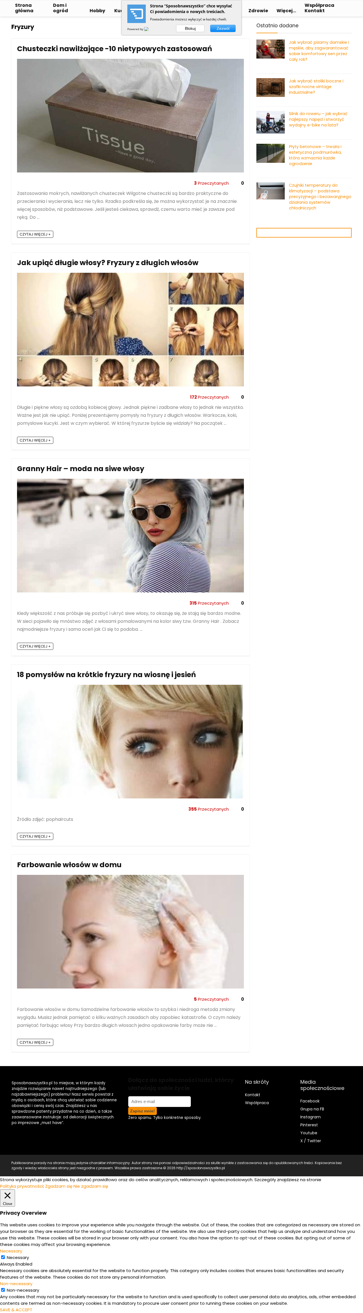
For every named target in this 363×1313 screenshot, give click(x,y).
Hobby (97, 10)
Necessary (18, 1257)
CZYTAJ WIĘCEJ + (35, 234)
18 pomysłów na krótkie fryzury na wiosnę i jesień (106, 675)
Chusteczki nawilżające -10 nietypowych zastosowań (114, 49)
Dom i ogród (60, 8)
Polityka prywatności (21, 1186)
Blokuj (190, 28)
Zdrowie (258, 10)
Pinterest (309, 1125)
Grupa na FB (312, 1109)
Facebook (310, 1101)
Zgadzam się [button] (58, 1186)
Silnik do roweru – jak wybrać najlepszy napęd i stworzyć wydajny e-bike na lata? (318, 119)
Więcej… (286, 10)
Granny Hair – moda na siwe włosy (80, 469)
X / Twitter (310, 1141)
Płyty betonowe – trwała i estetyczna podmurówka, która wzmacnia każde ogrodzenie (315, 155)
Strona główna (24, 8)
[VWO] (149, 29)
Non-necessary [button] (16, 1284)
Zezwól (223, 28)
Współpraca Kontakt (319, 8)
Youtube (308, 1133)
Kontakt (252, 1095)
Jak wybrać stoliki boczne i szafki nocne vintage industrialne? (316, 86)
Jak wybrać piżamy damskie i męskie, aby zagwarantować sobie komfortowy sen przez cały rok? (319, 50)
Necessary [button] (11, 1251)
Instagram (310, 1117)
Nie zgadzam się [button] (90, 1186)
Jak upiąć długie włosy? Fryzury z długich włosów (108, 263)
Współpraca (257, 1103)
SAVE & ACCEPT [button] (16, 1310)
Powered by (135, 29)
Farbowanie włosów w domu (69, 865)
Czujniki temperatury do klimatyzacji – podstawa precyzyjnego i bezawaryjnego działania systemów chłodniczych (320, 196)
